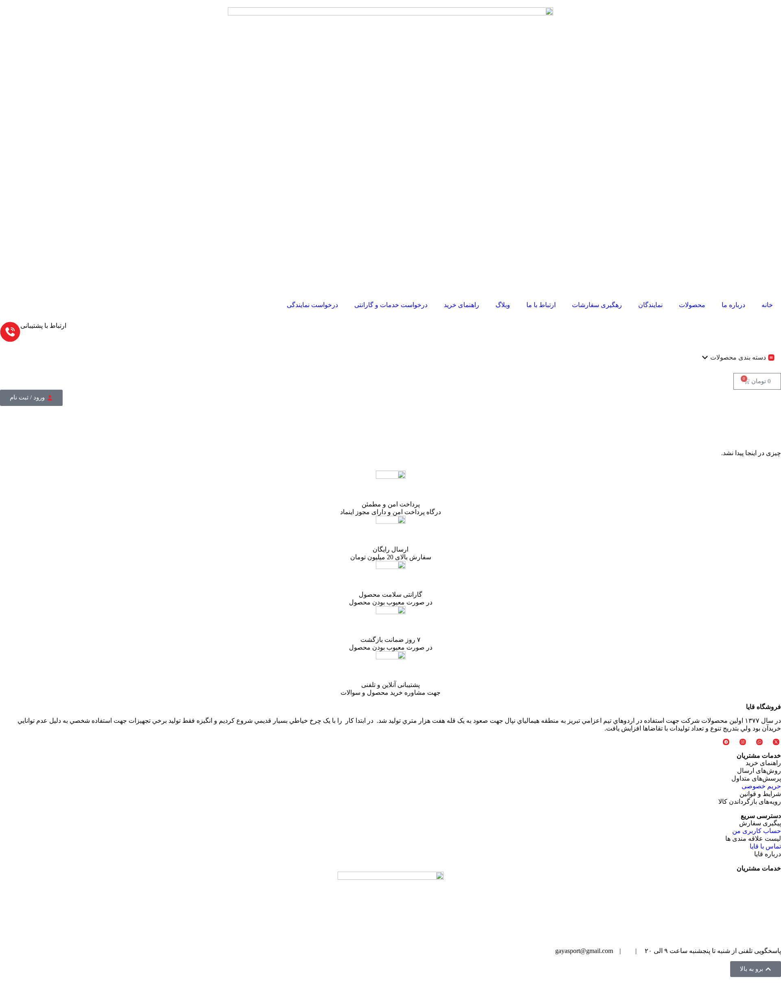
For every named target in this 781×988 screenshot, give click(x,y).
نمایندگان (650, 304)
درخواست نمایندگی (312, 304)
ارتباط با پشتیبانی (43, 325)
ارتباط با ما (541, 304)
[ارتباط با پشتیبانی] (10, 332)
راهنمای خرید (461, 304)
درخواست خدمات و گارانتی (391, 304)
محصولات (692, 304)
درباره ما (733, 304)
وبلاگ (502, 304)
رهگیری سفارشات (597, 304)
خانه (767, 304)
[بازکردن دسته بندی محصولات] (705, 357)
